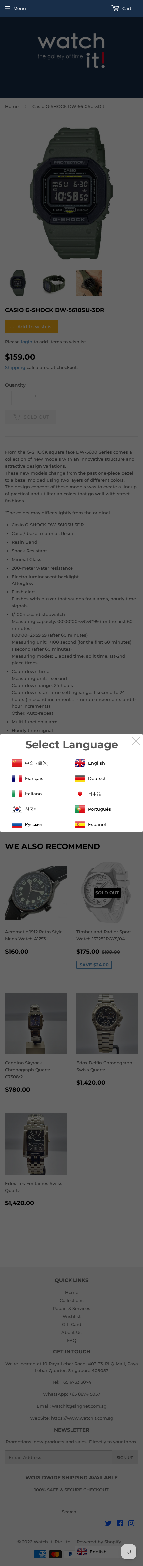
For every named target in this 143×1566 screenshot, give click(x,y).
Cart (126, 8)
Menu (19, 8)
